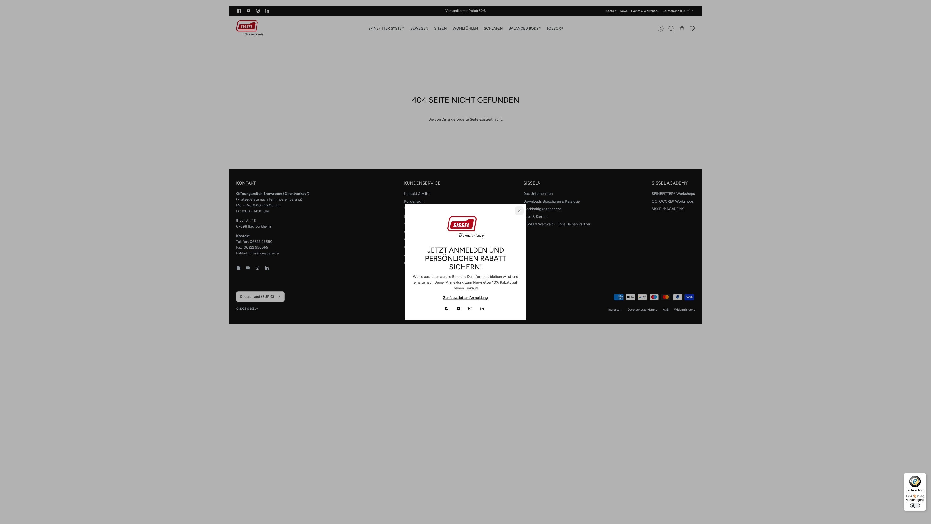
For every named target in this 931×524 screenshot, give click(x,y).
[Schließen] (519, 210)
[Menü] (923, 476)
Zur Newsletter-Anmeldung (465, 297)
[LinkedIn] (482, 308)
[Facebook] (446, 308)
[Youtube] (458, 308)
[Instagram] (470, 308)
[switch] (915, 505)
